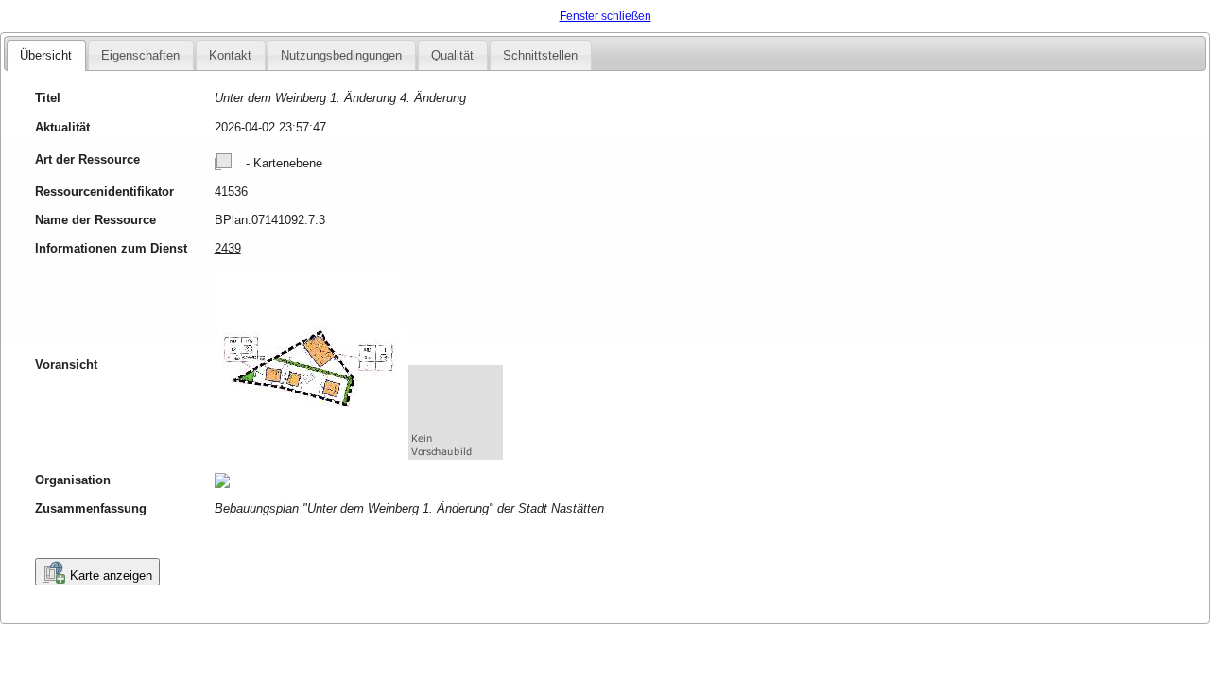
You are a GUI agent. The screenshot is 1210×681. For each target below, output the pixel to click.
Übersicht (46, 55)
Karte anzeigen (111, 575)
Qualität (452, 55)
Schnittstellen (540, 55)
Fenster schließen (605, 16)
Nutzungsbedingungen (341, 55)
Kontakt (230, 55)
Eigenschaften (140, 55)
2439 (228, 248)
